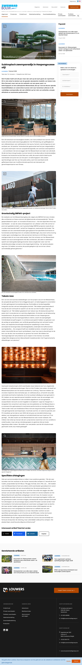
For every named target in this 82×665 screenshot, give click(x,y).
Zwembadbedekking (49, 14)
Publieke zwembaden (72, 14)
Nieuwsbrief (54, 7)
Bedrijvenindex (74, 7)
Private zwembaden (62, 14)
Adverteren (45, 7)
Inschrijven (69, 94)
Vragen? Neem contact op (65, 590)
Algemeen (5, 14)
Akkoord (76, 661)
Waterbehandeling (34, 14)
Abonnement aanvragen (26, 615)
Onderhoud (23, 14)
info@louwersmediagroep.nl (69, 618)
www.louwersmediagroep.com (70, 651)
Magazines (37, 7)
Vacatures (62, 7)
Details (68, 661)
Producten (13, 14)
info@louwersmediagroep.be (69, 642)
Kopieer (44, 534)
